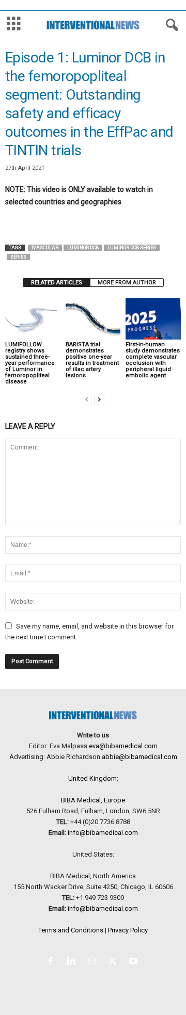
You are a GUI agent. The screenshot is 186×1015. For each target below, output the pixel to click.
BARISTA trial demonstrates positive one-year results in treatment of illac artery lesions (92, 360)
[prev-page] (87, 399)
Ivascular (45, 247)
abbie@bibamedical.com (139, 757)
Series (18, 257)
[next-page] (99, 399)
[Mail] (94, 962)
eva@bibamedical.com (123, 746)
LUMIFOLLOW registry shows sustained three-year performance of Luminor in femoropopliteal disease (30, 363)
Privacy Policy (128, 930)
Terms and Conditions (70, 930)
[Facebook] (52, 962)
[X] (114, 962)
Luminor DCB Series (131, 247)
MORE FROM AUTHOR (127, 282)
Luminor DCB (83, 247)
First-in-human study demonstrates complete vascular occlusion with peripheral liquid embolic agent (153, 360)
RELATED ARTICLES (56, 282)
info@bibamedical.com (103, 832)
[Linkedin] (73, 962)
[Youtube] (134, 962)
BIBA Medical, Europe (93, 800)
